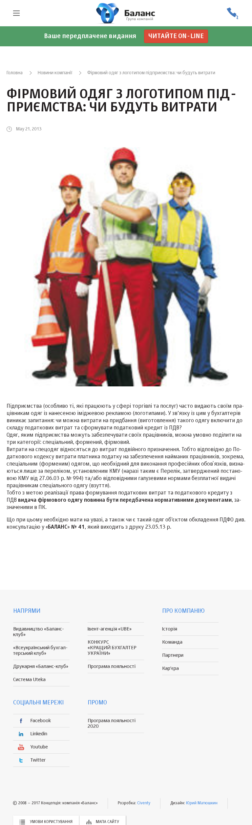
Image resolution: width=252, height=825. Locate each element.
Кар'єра (170, 668)
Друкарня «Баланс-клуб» (40, 666)
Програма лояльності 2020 (112, 723)
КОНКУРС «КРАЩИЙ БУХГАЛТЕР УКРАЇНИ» (112, 648)
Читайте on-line (176, 36)
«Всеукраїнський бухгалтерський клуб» (40, 650)
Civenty (143, 803)
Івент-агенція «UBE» (110, 629)
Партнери (172, 655)
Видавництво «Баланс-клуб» (38, 632)
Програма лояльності (112, 666)
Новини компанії (55, 73)
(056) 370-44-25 (232, 13)
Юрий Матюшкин (202, 803)
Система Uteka (29, 679)
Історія (169, 629)
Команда (172, 642)
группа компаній (126, 13)
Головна (15, 73)
